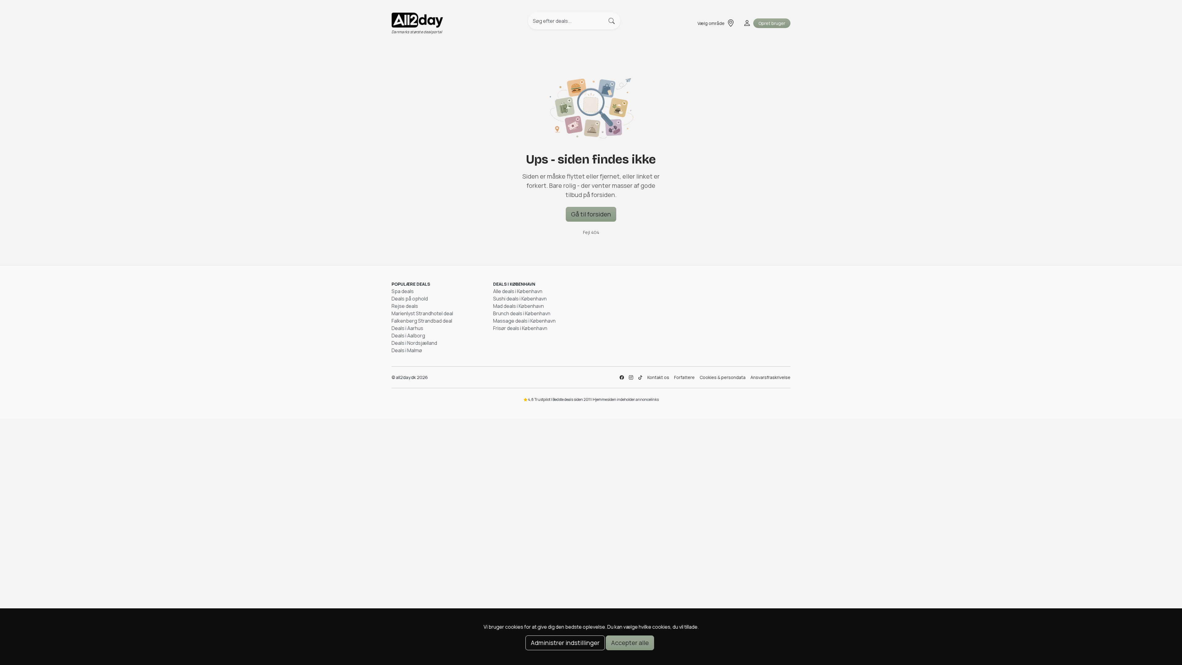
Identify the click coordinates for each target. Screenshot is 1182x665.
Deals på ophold (410, 298)
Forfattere (684, 377)
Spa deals (403, 291)
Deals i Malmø (407, 350)
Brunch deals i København (521, 313)
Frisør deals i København (520, 328)
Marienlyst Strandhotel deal (422, 313)
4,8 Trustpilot (539, 399)
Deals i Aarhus (407, 328)
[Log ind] (746, 23)
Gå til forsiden (591, 214)
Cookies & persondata (723, 377)
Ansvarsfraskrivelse (770, 377)
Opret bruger (771, 23)
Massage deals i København (524, 320)
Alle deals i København (517, 291)
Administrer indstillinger (565, 643)
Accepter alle (630, 643)
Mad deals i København (518, 306)
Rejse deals (405, 306)
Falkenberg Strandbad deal (422, 320)
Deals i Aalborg (408, 335)
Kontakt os (658, 377)
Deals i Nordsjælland (414, 343)
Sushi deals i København (520, 298)
